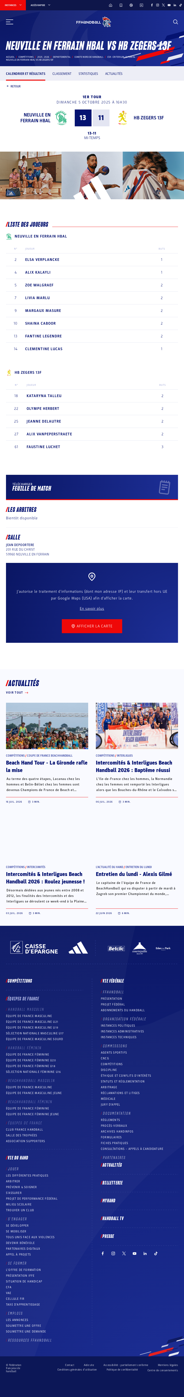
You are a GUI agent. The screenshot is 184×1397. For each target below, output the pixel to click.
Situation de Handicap (24, 1281)
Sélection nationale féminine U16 (33, 1072)
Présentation (111, 998)
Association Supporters (25, 1141)
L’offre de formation (23, 1270)
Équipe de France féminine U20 (31, 1060)
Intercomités (36, 867)
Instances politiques (118, 1025)
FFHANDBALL (113, 992)
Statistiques (88, 74)
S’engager (17, 1219)
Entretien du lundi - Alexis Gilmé (134, 874)
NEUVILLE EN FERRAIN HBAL (35, 118)
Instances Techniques (119, 1037)
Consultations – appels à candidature (132, 1149)
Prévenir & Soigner (21, 1187)
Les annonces (17, 1320)
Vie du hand (18, 1158)
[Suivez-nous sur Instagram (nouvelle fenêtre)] (157, 5)
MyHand (109, 1200)
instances (10, 5)
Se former (17, 1263)
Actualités (113, 74)
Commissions (115, 1046)
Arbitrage (109, 1087)
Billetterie (113, 1183)
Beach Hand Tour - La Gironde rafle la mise (46, 767)
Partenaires (114, 1158)
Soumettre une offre (23, 1325)
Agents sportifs (114, 1052)
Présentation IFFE (20, 1275)
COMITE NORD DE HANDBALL (89, 57)
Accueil (10, 57)
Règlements (110, 1120)
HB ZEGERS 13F (149, 118)
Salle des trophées (21, 1135)
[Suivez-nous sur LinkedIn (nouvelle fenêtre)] (174, 5)
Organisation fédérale (124, 1019)
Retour (16, 86)
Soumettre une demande (26, 1331)
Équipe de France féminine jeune (32, 1114)
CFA (9, 1287)
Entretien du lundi (139, 867)
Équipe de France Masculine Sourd (34, 1039)
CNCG (105, 1058)
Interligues (125, 755)
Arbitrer (13, 1181)
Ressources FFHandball (30, 1340)
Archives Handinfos (117, 1131)
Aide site (89, 1365)
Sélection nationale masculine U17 (35, 1033)
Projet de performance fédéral (32, 1198)
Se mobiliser (16, 1231)
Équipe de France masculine (29, 1016)
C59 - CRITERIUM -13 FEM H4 (121, 57)
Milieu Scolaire (19, 1204)
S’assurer (14, 1193)
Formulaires (111, 1137)
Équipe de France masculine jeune (34, 1093)
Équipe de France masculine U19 (32, 1027)
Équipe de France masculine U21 (32, 1022)
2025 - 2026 (43, 57)
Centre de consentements (163, 1370)
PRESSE (108, 1236)
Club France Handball (24, 1129)
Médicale (108, 1099)
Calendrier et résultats (25, 74)
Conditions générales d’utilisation (77, 1369)
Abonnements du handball (123, 1010)
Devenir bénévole (20, 1243)
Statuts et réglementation (123, 1081)
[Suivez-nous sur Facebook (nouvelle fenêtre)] (151, 5)
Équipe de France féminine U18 (30, 1066)
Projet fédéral (113, 1004)
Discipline (109, 1070)
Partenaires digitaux (23, 1248)
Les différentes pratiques (27, 1175)
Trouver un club (20, 1210)
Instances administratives (122, 1031)
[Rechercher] (175, 21)
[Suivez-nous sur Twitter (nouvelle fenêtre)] (163, 5)
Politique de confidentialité (122, 1369)
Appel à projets (18, 1254)
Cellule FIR (15, 1298)
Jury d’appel (110, 1104)
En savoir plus (92, 608)
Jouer (13, 1169)
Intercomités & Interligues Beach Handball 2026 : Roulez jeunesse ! (45, 878)
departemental (62, 57)
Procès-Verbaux (114, 1125)
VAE (9, 1293)
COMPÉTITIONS (112, 1064)
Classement (61, 74)
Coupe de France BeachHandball (50, 755)
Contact (69, 1365)
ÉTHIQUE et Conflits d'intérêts (126, 1075)
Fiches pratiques (114, 1143)
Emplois (15, 1313)
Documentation (117, 1113)
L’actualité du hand (109, 867)
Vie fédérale (113, 981)
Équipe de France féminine (27, 1054)
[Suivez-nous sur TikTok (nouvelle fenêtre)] (180, 5)
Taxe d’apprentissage (23, 1304)
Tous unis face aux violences (30, 1237)
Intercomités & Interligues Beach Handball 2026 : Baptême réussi (134, 767)
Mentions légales (168, 1365)
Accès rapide (38, 5)
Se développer (17, 1225)
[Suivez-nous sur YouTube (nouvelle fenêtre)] (169, 5)
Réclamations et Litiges (120, 1093)
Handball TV (113, 1218)
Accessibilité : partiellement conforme (126, 1365)
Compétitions (26, 57)
